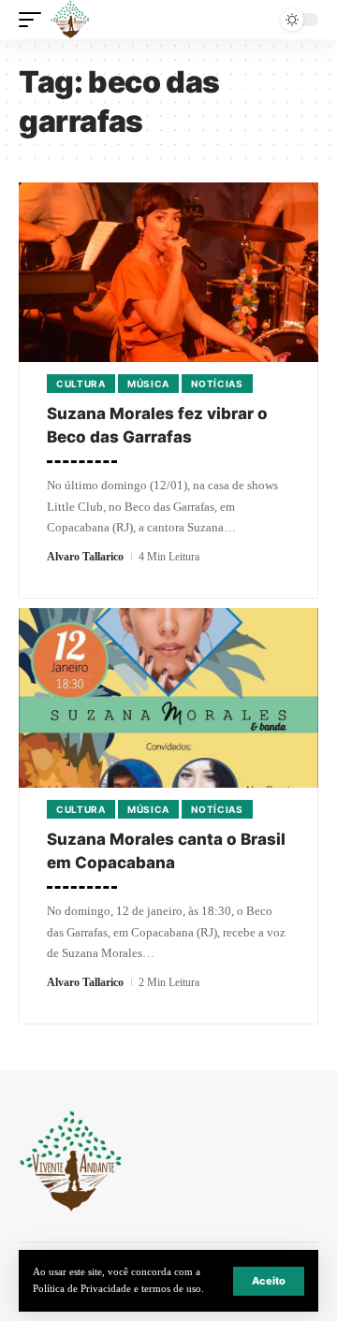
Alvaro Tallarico (85, 556)
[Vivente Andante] (70, 19)
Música (148, 383)
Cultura (81, 383)
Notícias (217, 383)
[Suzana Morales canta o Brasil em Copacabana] (168, 698)
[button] (268, 1281)
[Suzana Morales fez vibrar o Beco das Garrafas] (168, 272)
